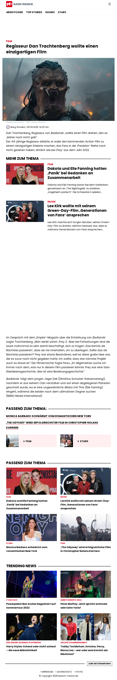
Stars (62, 12)
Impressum (47, 671)
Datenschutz (64, 671)
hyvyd (79, 671)
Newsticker (14, 12)
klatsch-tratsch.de (68, 675)
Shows (50, 12)
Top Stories (34, 12)
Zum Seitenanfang (99, 663)
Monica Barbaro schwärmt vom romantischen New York (48, 416)
